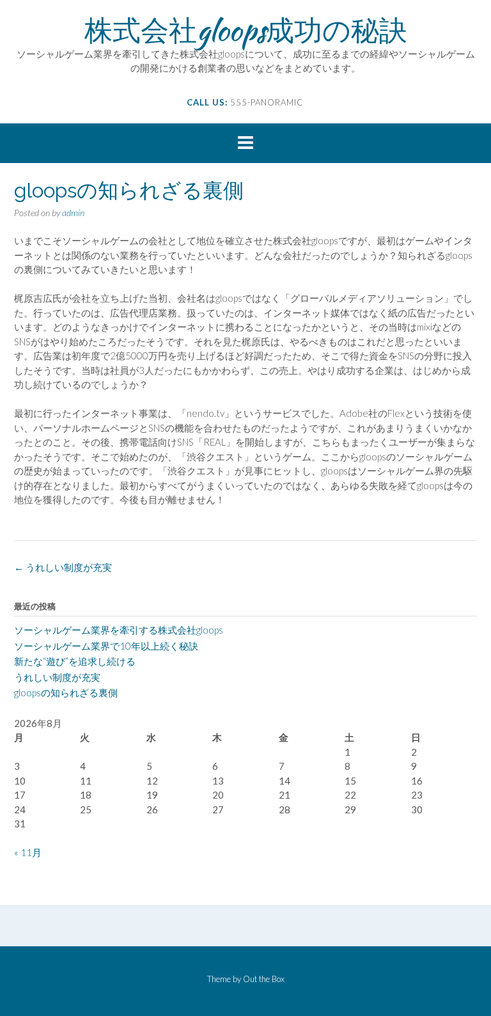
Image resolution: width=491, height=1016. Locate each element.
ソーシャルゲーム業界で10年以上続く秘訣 (106, 646)
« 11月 (28, 852)
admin (73, 212)
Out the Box (263, 979)
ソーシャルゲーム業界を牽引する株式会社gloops (118, 630)
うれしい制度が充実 (63, 567)
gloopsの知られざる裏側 (66, 692)
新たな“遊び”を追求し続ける (75, 661)
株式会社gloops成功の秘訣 (245, 30)
